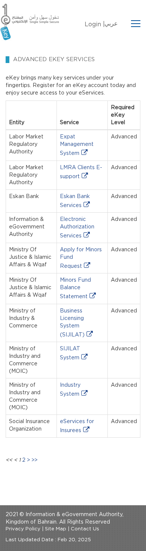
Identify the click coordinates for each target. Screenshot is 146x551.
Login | (95, 24)
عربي (111, 24)
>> (34, 460)
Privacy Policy (23, 529)
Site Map (55, 529)
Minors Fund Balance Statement (75, 288)
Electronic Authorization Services (77, 228)
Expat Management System (77, 145)
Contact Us (85, 529)
